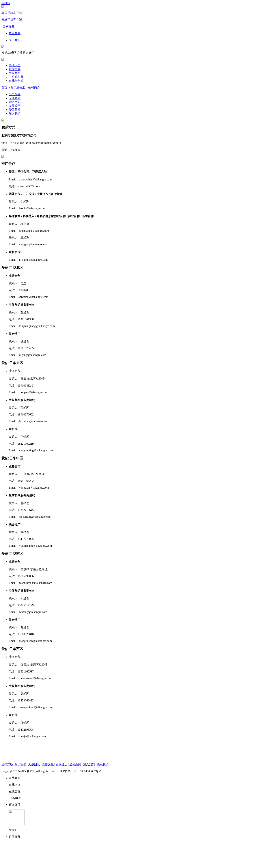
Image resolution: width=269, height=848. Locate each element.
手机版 (5, 3)
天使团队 (14, 98)
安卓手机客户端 (11, 19)
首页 (4, 87)
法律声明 (7, 764)
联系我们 (103, 764)
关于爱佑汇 (17, 87)
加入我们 (14, 113)
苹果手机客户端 (11, 12)
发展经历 (14, 105)
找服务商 (14, 33)
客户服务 (8, 26)
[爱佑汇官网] (2, 59)
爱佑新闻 (14, 109)
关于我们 (14, 40)
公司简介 (34, 87)
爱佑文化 (14, 102)
